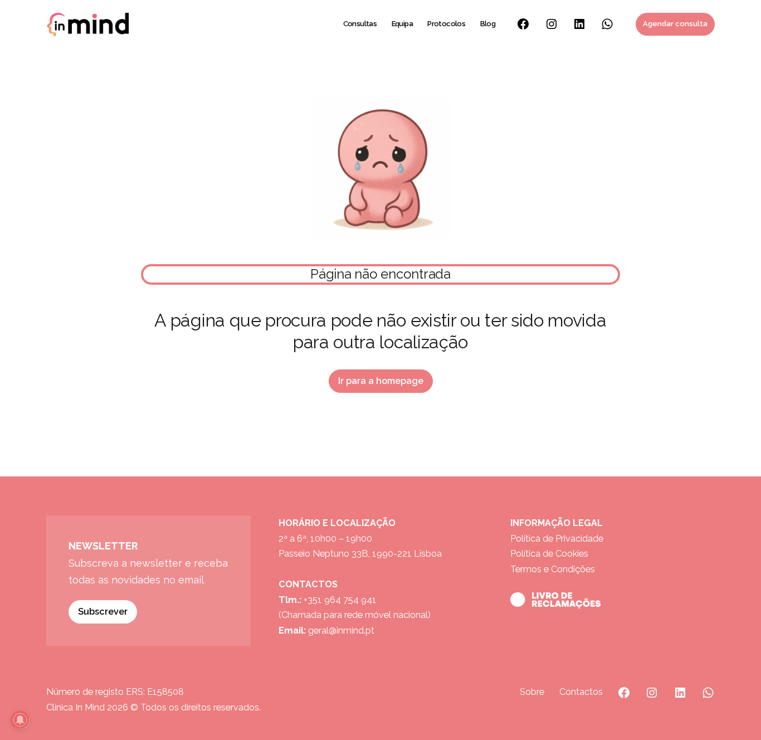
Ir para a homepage (380, 381)
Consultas (360, 24)
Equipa (402, 24)
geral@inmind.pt (341, 630)
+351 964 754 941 (340, 600)
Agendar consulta (675, 24)
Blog (488, 24)
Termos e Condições (552, 569)
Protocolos (446, 24)
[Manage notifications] (20, 720)
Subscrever (103, 611)
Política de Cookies (549, 553)
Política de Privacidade (556, 538)
